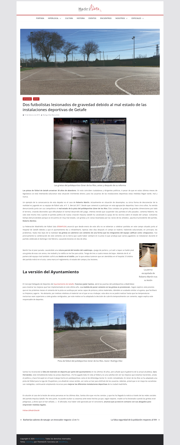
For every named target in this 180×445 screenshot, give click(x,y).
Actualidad (27, 99)
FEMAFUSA (61, 226)
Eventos (92, 18)
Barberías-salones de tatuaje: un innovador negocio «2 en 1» (51, 419)
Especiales (136, 18)
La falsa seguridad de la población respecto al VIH (134, 419)
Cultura (69, 18)
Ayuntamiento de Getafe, (64, 284)
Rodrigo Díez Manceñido (51, 115)
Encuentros (106, 18)
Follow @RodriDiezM (31, 410)
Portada (40, 18)
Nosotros (120, 18)
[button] (60, 18)
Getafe (36, 99)
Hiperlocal (53, 18)
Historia (81, 18)
